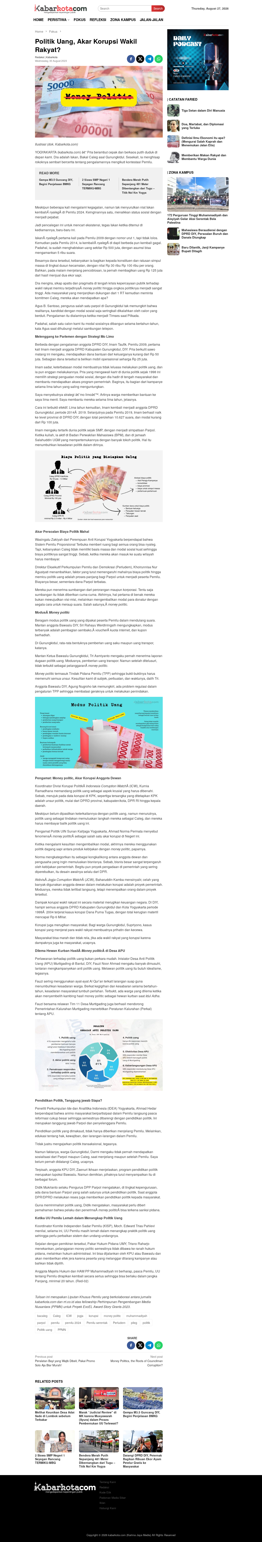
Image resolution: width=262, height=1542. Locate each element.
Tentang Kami (107, 1482)
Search (158, 8)
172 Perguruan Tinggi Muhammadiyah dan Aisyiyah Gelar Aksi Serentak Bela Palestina (197, 218)
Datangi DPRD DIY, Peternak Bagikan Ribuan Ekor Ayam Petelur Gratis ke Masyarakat (142, 1460)
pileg (134, 1323)
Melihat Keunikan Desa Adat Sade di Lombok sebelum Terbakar (55, 1416)
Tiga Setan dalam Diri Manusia (203, 110)
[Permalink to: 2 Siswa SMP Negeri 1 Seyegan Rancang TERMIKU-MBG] (55, 1441)
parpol (41, 1323)
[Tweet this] (140, 59)
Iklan (102, 1503)
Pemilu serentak (97, 1323)
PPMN (62, 1330)
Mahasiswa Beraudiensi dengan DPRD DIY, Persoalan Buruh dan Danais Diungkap (205, 233)
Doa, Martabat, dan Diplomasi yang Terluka (203, 126)
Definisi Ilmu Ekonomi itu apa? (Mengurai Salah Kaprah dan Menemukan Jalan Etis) (203, 141)
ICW (69, 1316)
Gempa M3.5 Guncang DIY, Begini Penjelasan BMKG (56, 182)
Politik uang (44, 1330)
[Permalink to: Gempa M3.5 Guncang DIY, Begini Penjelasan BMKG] (143, 1398)
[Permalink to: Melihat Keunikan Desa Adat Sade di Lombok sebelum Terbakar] (55, 1398)
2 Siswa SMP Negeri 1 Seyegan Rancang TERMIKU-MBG (96, 184)
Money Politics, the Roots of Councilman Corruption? (137, 1360)
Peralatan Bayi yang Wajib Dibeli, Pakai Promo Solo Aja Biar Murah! (65, 1360)
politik (146, 1323)
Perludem (119, 1323)
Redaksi (104, 1487)
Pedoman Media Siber (112, 1498)
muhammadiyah (136, 1316)
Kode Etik (105, 1492)
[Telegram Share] (149, 59)
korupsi (93, 1316)
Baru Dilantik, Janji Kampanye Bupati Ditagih (203, 249)
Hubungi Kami (107, 1508)
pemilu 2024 (73, 1323)
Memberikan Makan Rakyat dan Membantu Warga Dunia (204, 157)
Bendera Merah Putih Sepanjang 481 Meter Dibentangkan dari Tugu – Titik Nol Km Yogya (138, 186)
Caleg (57, 1316)
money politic (112, 1316)
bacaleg (42, 1316)
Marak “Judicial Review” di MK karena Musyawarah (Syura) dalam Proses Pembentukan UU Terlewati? (98, 1417)
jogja (80, 1316)
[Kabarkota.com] (60, 8)
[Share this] (131, 59)
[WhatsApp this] (159, 59)
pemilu (55, 1323)
